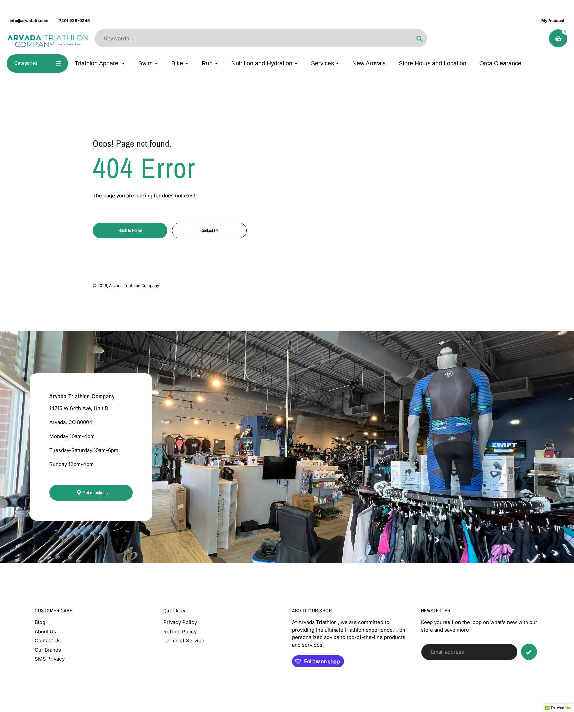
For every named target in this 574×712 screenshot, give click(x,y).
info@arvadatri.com (29, 20)
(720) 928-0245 (73, 20)
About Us (45, 631)
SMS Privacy (50, 659)
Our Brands (48, 650)
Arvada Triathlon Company (134, 285)
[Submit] (529, 652)
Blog (40, 622)
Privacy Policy (180, 622)
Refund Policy (180, 631)
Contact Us (48, 640)
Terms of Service (183, 640)
